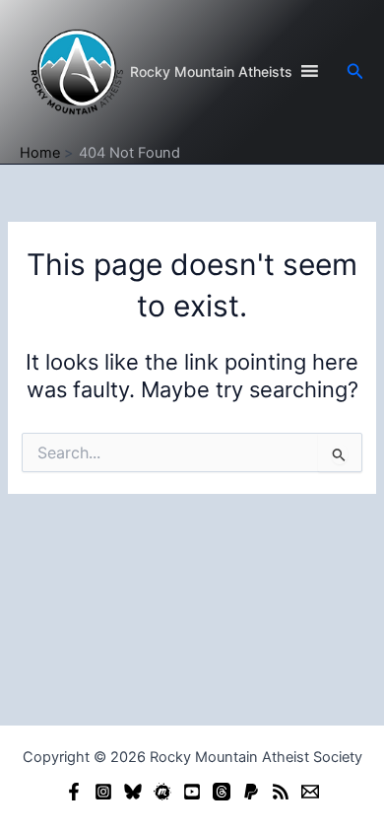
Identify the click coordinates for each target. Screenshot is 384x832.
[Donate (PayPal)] (251, 791)
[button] (355, 71)
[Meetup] (162, 791)
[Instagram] (103, 791)
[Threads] (221, 791)
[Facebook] (74, 791)
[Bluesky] (133, 791)
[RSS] (280, 791)
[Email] (310, 791)
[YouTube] (192, 791)
